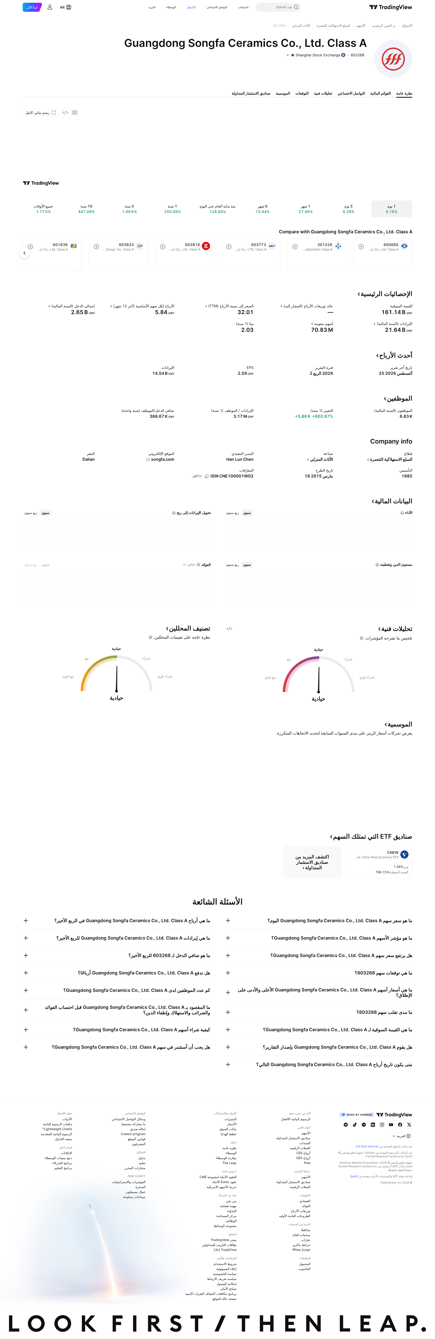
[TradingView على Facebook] (400, 1125)
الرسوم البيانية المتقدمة (56, 1134)
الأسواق (191, 7)
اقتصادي (305, 1201)
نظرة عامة (229, 1148)
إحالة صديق (137, 1129)
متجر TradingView (224, 1240)
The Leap (229, 1163)
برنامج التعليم (63, 1168)
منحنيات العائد (301, 1235)
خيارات (305, 1240)
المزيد (152, 7)
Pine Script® (301, 1250)
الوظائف (231, 1221)
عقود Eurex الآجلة (224, 1182)
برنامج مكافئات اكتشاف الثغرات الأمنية (211, 1294)
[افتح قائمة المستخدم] (49, 7)
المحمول (304, 1264)
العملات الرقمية (300, 1148)
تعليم (142, 1163)
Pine (307, 1163)
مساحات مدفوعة (134, 1197)
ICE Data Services (367, 1146)
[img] (293, 55)
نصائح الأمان (228, 1289)
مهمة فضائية (228, 1206)
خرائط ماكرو (301, 1245)
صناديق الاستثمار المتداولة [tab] (251, 93)
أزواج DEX (303, 1158)
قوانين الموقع (136, 1139)
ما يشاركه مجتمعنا (133, 1124)
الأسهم (306, 1133)
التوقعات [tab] (302, 93)
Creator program (133, 1134)
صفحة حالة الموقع (225, 1299)
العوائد (306, 1206)
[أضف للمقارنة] (361, 247)
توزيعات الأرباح (300, 1211)
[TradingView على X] (409, 1125)
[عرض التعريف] (387, 306)
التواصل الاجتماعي (217, 7)
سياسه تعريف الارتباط (222, 1279)
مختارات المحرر (134, 1168)
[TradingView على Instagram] (382, 1125)
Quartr (354, 1176)
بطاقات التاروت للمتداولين (219, 1245)
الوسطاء (171, 7)
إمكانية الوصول (227, 1284)
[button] (235, 7)
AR (62, 7)
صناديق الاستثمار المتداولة (293, 1138)
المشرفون (138, 1144)
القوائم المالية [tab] (380, 93)
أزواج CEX (303, 1153)
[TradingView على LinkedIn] (373, 1125)
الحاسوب (304, 1269)
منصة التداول (63, 1139)
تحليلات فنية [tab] (323, 93)
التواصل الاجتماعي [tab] (351, 93)
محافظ (305, 1230)
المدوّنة (232, 1211)
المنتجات (243, 7)
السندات (305, 1143)
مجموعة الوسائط (225, 1226)
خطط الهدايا (229, 1134)
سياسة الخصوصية (225, 1274)
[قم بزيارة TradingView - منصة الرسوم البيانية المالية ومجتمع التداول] (41, 183)
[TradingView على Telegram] (364, 1125)
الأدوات (67, 1119)
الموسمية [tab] (283, 93)
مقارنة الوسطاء (226, 1158)
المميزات (231, 1119)
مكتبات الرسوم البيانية (57, 1124)
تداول (141, 1158)
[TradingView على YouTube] (391, 1125)
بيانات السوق (228, 1129)
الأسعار (232, 1124)
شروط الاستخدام (225, 1264)
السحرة (140, 1187)
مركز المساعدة (226, 1216)
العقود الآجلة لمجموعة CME (218, 1177)
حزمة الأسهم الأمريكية (222, 1187)
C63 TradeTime (225, 1250)
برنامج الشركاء (62, 1163)
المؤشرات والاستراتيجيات (128, 1182)
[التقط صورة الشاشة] (75, 112)
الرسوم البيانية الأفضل (295, 1119)
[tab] (247, 513)
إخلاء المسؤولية (226, 1269)
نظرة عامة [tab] (404, 93)
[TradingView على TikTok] (355, 1125)
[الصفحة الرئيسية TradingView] (391, 7)
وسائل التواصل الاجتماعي (128, 1119)
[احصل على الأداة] (65, 112)
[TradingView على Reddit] (346, 1125)
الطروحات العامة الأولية (294, 1216)
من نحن (231, 1201)
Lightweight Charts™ (57, 1129)
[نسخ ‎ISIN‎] (207, 476)
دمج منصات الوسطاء (58, 1158)
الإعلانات (66, 1153)
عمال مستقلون (135, 1192)
